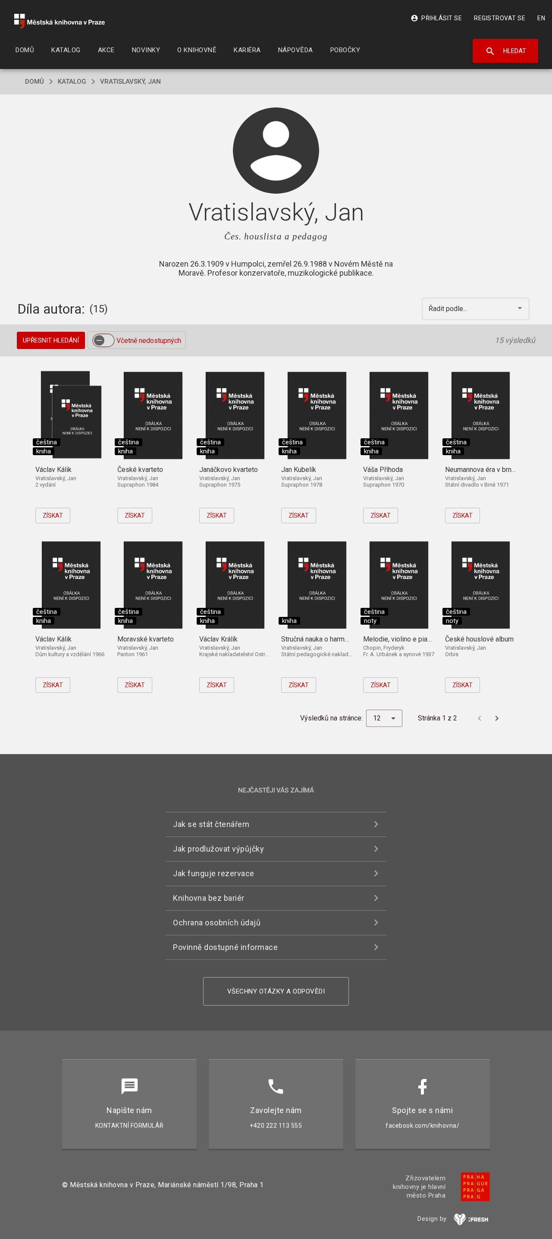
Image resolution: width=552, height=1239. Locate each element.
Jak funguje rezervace (213, 873)
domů (34, 81)
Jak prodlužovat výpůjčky (218, 848)
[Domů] (59, 21)
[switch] (103, 340)
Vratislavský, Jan (130, 81)
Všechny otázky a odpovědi (276, 991)
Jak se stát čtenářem (211, 824)
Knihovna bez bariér (209, 898)
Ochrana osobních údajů (216, 922)
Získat (53, 515)
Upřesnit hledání (51, 340)
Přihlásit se (436, 18)
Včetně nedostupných (148, 340)
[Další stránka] (496, 718)
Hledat (505, 51)
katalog (72, 81)
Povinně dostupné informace (225, 947)
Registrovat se (499, 18)
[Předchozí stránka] (479, 718)
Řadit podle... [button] (449, 309)
